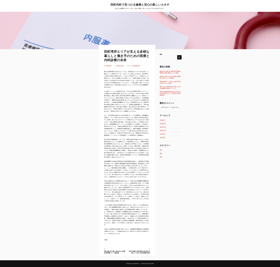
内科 (133, 65)
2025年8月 (162, 137)
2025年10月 (163, 130)
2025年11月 (163, 127)
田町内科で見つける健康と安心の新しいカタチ (140, 4)
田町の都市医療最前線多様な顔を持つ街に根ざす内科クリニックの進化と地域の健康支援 (170, 93)
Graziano (108, 65)
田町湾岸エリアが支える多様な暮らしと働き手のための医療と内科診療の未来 (127, 55)
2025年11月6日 (120, 65)
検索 (161, 54)
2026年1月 (162, 120)
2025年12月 (163, 123)
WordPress (136, 263)
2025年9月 (162, 134)
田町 (139, 65)
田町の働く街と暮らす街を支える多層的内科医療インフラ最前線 (114, 252)
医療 (136, 65)
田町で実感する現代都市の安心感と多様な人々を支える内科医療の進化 (139, 252)
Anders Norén (150, 263)
